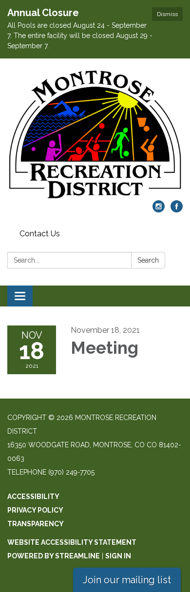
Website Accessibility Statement (71, 542)
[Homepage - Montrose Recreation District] (95, 134)
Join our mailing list (127, 580)
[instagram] (158, 209)
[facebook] (177, 209)
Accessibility (33, 496)
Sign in (118, 556)
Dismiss (167, 14)
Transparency (35, 524)
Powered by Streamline (53, 556)
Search (148, 260)
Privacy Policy (35, 510)
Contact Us (39, 233)
